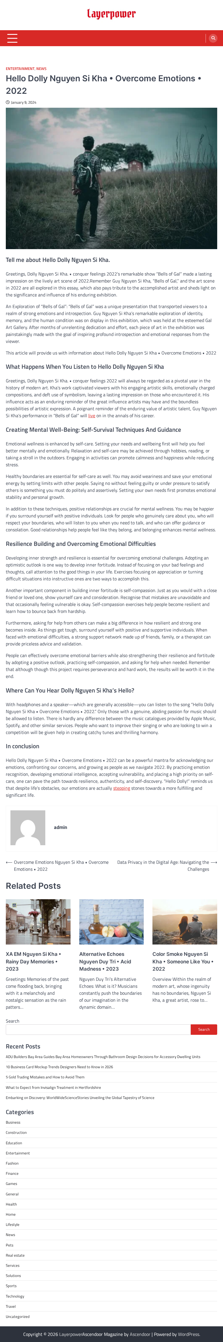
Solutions (13, 1275)
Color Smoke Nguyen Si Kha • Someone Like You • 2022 (183, 961)
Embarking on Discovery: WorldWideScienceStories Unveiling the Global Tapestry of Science (80, 1097)
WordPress (188, 1334)
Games (11, 1183)
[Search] (213, 38)
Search (12, 1020)
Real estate (15, 1255)
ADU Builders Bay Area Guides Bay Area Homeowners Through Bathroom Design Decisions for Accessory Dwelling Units (103, 1056)
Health (11, 1204)
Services (12, 1265)
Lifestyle (12, 1224)
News (41, 68)
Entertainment (20, 68)
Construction (16, 1132)
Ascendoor (140, 1334)
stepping (121, 788)
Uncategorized (18, 1316)
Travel (11, 1306)
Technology (15, 1296)
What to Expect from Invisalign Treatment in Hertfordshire (53, 1087)
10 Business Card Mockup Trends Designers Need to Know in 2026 (59, 1067)
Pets (9, 1245)
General (12, 1194)
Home (11, 1214)
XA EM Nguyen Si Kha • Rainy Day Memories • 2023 (33, 961)
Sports (11, 1286)
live (91, 415)
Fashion (12, 1163)
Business (13, 1122)
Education (14, 1143)
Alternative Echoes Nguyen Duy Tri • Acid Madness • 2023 (105, 961)
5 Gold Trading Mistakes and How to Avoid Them (45, 1077)
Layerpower (70, 1334)
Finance (12, 1173)
